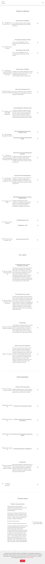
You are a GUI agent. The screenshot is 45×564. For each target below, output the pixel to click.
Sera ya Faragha (29, 557)
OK (22, 560)
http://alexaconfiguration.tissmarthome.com (17, 526)
